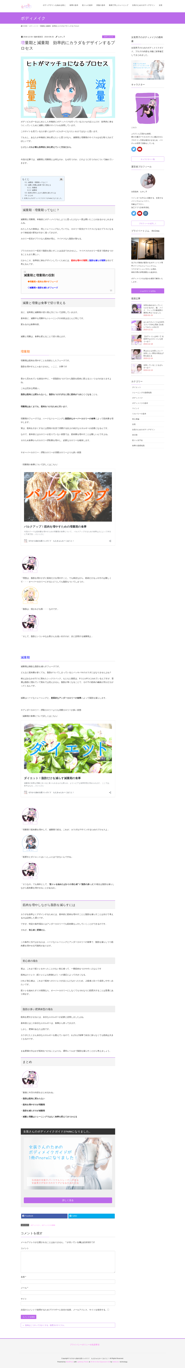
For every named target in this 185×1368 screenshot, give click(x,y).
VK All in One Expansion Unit (100, 1362)
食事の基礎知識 (138, 446)
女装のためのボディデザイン (143, 430)
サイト (24, 1299)
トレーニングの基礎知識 (142, 393)
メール (24, 1288)
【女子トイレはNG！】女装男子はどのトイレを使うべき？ (153, 338)
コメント (25, 1248)
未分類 (134, 435)
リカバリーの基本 (139, 414)
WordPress (69, 1362)
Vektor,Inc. (116, 1362)
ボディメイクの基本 (48, 1225)
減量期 (34, 190)
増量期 (34, 188)
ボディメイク (108, 37)
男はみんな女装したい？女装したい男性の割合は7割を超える (153, 353)
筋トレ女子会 (137, 440)
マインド (135, 408)
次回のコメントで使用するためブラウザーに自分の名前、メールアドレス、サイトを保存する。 (64, 1310)
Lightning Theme (83, 1362)
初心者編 (135, 419)
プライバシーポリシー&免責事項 (84, 1345)
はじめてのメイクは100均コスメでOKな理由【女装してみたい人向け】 (153, 324)
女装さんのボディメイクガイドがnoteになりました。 (43, 198)
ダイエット (136, 387)
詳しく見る (68, 1200)
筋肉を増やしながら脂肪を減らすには (42, 193)
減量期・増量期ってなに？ (38, 182)
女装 (134, 424)
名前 (23, 1277)
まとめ (30, 195)
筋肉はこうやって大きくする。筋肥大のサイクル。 (45, 1325)
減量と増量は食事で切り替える (39, 185)
